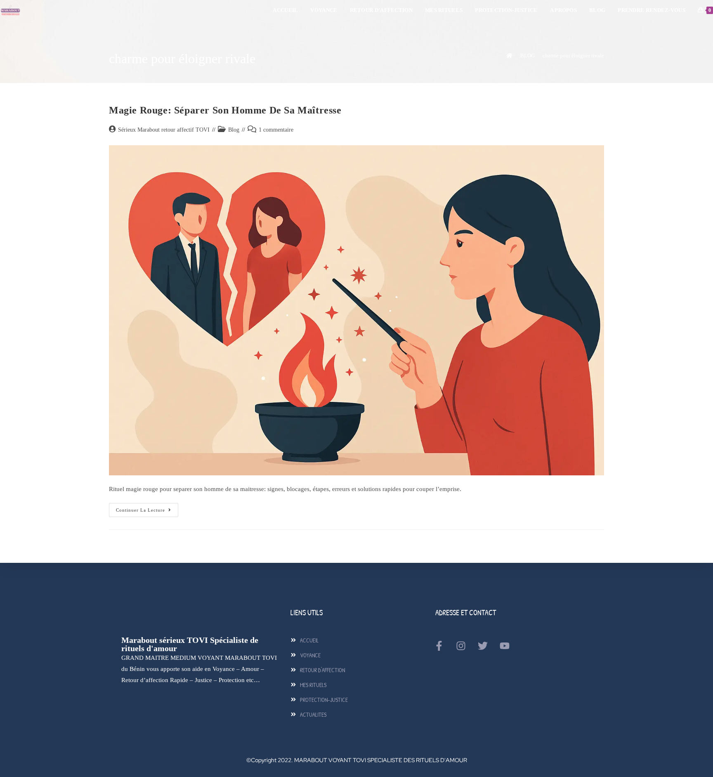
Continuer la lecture (147, 507)
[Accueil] (509, 55)
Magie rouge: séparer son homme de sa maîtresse (225, 110)
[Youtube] (505, 646)
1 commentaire (276, 130)
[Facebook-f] (439, 646)
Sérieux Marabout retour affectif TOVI (164, 130)
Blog (233, 130)
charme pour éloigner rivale (573, 55)
